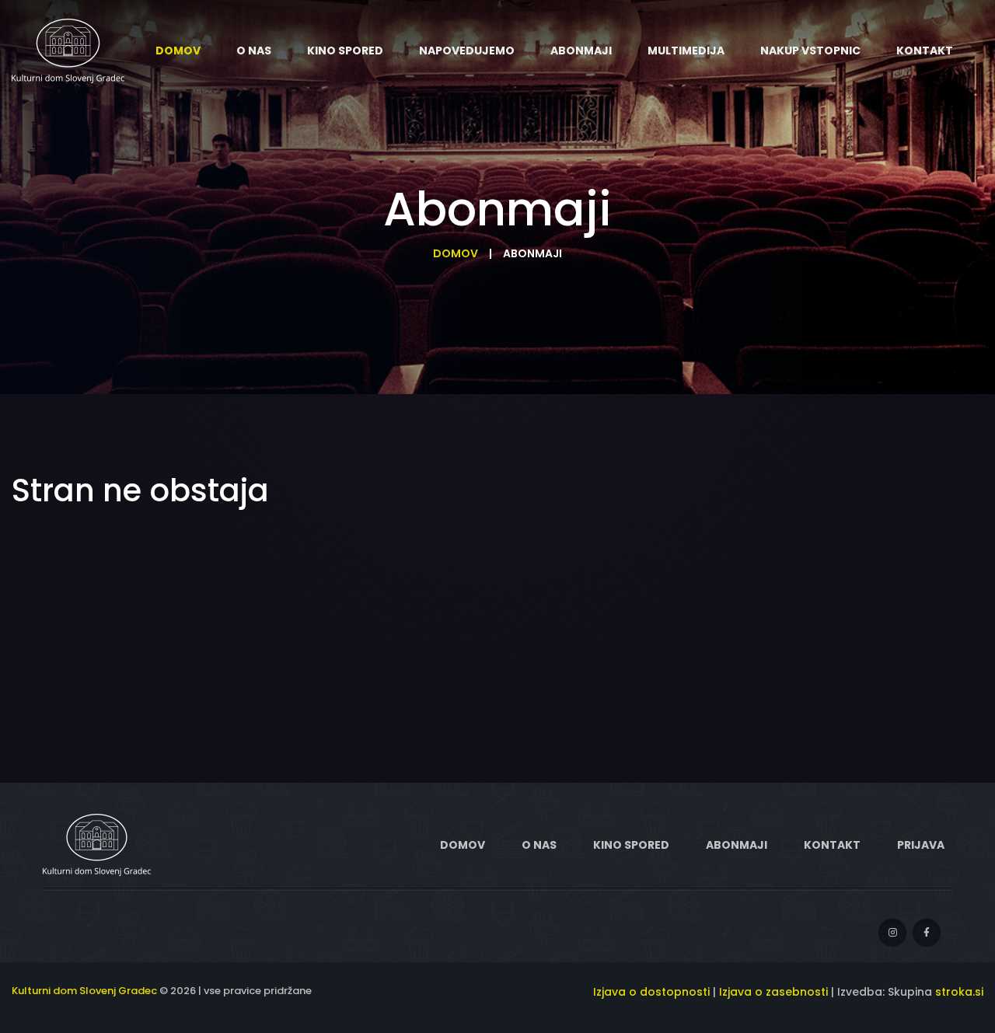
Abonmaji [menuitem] (581, 50)
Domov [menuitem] (178, 50)
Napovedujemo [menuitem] (467, 50)
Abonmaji (736, 845)
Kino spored (631, 845)
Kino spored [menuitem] (345, 50)
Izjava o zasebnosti (773, 992)
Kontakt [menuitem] (924, 50)
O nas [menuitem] (253, 50)
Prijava (920, 845)
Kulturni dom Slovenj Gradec (84, 990)
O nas (539, 845)
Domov (455, 253)
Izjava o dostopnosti (651, 992)
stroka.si (959, 992)
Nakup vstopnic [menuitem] (810, 50)
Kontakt (832, 845)
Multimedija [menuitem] (686, 50)
